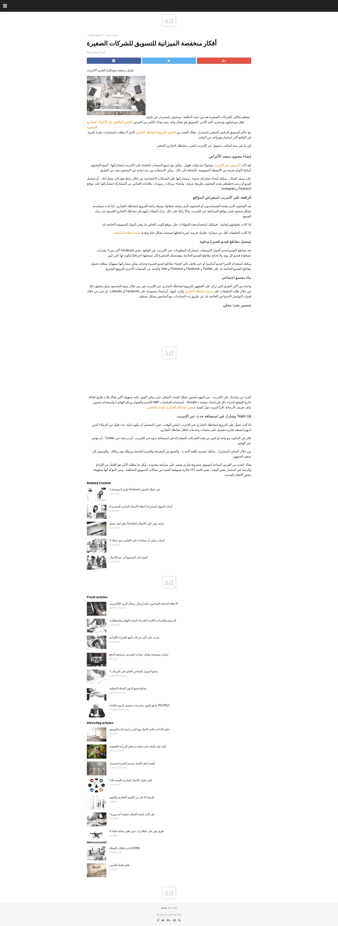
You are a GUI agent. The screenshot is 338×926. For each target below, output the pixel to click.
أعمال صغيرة (111, 35)
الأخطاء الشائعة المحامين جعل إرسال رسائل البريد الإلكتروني (143, 603)
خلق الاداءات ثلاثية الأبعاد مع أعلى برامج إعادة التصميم (139, 729)
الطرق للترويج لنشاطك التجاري (155, 132)
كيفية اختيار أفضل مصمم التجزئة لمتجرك (132, 763)
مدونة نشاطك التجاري (199, 291)
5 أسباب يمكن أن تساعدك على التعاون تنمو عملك (137, 540)
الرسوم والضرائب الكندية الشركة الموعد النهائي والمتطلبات (142, 620)
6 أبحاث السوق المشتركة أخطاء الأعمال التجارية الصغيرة (141, 506)
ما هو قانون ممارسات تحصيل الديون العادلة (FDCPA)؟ (139, 705)
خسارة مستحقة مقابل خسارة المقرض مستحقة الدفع (139, 654)
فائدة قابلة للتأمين (119, 865)
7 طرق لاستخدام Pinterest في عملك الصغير (134, 489)
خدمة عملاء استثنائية (127, 233)
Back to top (169, 908)
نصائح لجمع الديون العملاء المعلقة (128, 688)
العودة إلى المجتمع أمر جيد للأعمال (128, 557)
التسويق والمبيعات (95, 35)
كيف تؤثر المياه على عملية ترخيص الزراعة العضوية (137, 746)
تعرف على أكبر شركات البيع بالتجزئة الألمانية (134, 637)
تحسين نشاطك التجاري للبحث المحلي (171, 407)
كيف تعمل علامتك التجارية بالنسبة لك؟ (130, 780)
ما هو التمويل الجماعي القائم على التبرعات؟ (133, 671)
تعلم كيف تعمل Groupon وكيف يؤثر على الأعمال (136, 523)
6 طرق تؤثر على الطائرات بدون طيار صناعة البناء (136, 831)
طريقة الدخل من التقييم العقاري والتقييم (131, 797)
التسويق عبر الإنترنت (227, 165)
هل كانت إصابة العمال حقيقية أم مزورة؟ (131, 814)
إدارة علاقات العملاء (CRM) (124, 848)
